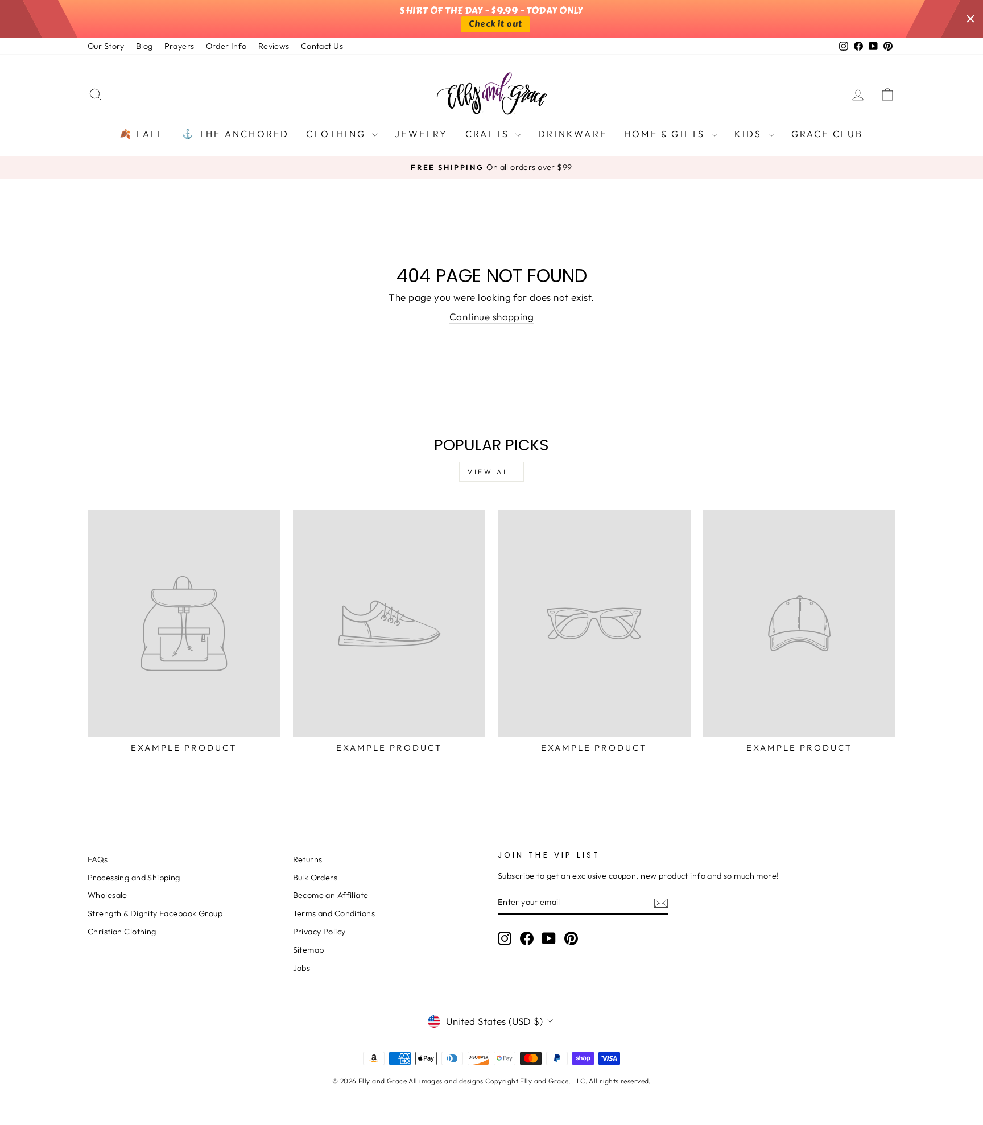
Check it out (495, 24)
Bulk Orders (315, 877)
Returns (308, 859)
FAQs (98, 859)
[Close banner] (970, 19)
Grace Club (827, 133)
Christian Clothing (122, 932)
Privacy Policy (319, 932)
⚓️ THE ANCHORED (236, 133)
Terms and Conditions (334, 913)
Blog (144, 46)
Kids (750, 133)
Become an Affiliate (331, 895)
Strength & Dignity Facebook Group (155, 913)
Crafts (489, 133)
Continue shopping (491, 316)
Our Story (106, 46)
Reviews (274, 46)
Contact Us (322, 46)
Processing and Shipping (134, 877)
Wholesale (107, 895)
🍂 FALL (141, 133)
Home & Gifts (666, 133)
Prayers (179, 46)
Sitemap (308, 950)
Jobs (302, 968)
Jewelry (421, 133)
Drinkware (572, 133)
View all (491, 472)
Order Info (226, 46)
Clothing (337, 133)
